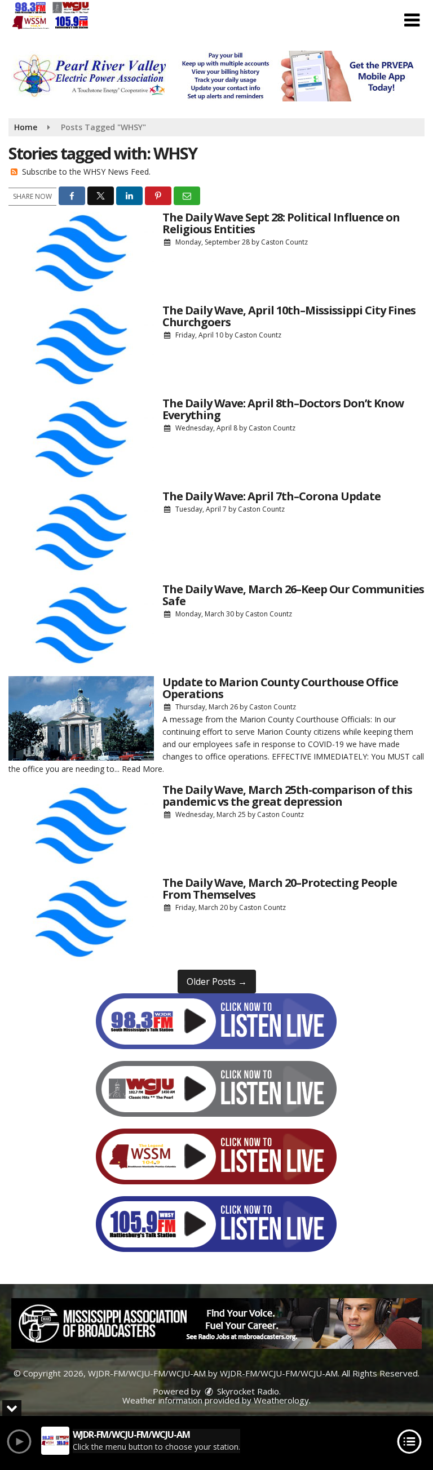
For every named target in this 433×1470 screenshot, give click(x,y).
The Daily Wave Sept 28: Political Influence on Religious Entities (281, 223)
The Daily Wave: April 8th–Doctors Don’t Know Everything (283, 409)
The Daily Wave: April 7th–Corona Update (271, 496)
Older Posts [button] (217, 981)
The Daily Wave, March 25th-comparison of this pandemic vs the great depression (287, 795)
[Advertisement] (216, 76)
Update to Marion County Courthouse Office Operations (280, 687)
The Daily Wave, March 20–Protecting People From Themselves (279, 888)
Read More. (143, 768)
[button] (412, 20)
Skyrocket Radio (247, 1391)
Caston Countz (284, 242)
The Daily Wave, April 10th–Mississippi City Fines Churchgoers (289, 316)
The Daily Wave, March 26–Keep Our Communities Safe (293, 595)
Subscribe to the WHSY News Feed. (86, 171)
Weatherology (281, 1400)
